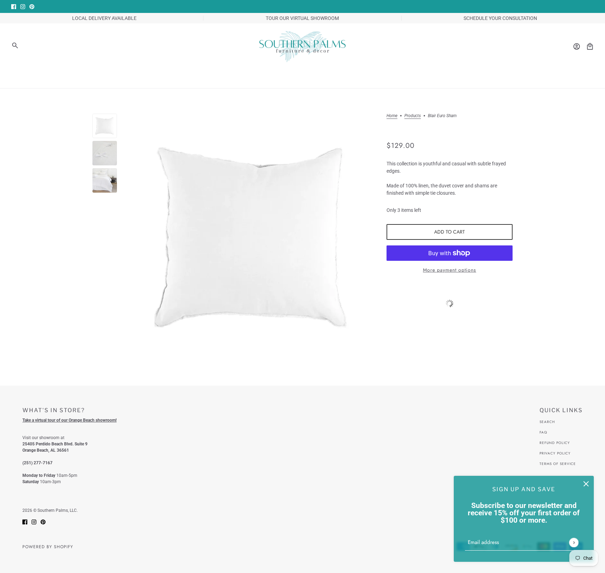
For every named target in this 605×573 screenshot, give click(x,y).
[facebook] (13, 6)
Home (392, 116)
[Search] (15, 45)
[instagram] (23, 6)
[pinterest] (32, 6)
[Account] (576, 46)
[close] (586, 483)
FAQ (543, 432)
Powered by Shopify (47, 547)
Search (547, 421)
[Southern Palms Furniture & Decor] (302, 46)
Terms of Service (558, 463)
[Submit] (573, 542)
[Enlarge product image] (251, 237)
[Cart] (590, 46)
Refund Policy (555, 442)
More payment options (449, 269)
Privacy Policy (555, 453)
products (412, 116)
